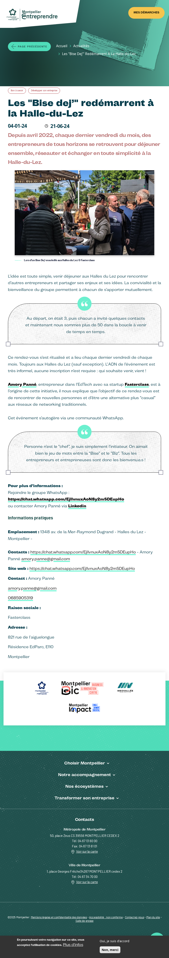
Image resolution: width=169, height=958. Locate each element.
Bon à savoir (17, 90)
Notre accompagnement (84, 774)
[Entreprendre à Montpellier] (33, 15)
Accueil (61, 45)
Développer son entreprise (44, 90)
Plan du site (153, 917)
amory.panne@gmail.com (45, 558)
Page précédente (32, 46)
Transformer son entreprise (84, 797)
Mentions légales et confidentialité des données (59, 917)
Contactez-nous (134, 917)
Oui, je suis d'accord (114, 941)
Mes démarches (146, 12)
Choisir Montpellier (84, 763)
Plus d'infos (73, 944)
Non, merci (110, 950)
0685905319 (20, 597)
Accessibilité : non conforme (106, 917)
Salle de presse (84, 921)
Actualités (81, 45)
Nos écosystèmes (84, 786)
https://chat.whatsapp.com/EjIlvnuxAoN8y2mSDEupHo (83, 551)
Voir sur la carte (87, 851)
